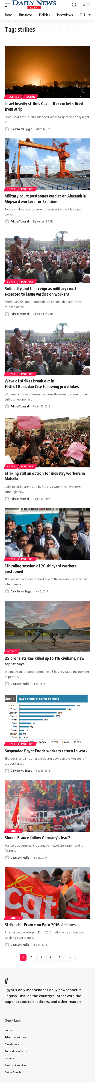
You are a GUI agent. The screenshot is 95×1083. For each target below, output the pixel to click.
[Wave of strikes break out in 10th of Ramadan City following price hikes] (47, 349)
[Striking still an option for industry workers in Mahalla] (47, 441)
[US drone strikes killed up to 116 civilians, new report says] (47, 626)
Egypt (11, 189)
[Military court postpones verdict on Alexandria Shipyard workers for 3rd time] (47, 164)
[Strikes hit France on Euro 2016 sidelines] (47, 893)
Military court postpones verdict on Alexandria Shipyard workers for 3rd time (45, 198)
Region (30, 96)
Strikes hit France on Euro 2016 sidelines (40, 924)
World (12, 651)
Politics (13, 96)
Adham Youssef (20, 221)
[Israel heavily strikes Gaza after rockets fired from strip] (47, 72)
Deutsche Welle (20, 683)
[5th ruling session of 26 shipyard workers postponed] (47, 534)
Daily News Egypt (21, 129)
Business (13, 830)
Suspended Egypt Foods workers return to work (46, 750)
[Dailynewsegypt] (34, 4)
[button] (8, 4)
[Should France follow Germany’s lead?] (47, 806)
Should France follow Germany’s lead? (37, 837)
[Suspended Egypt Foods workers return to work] (47, 719)
